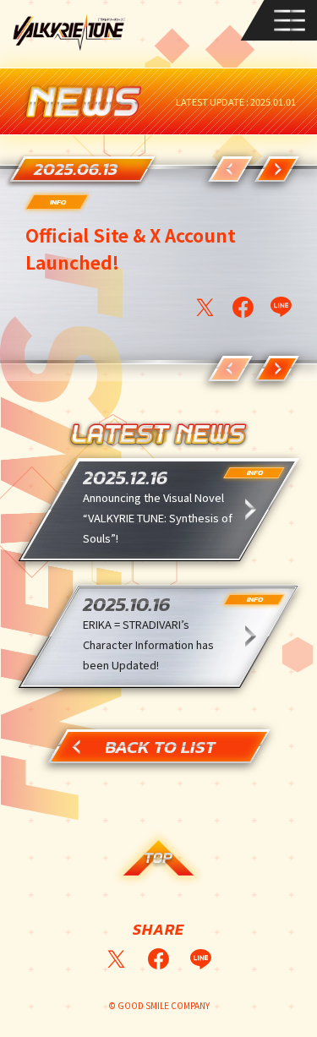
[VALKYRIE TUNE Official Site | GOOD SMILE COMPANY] (69, 32)
